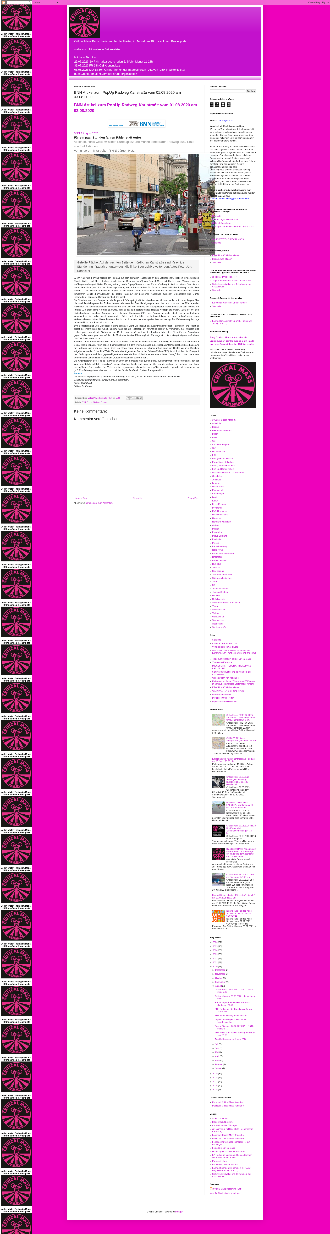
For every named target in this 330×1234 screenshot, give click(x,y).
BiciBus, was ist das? (222, 259)
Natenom (216, 518)
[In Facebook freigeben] (137, 398)
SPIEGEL (216, 567)
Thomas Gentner (220, 592)
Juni (217, 1048)
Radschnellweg (219, 546)
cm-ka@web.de (226, 120)
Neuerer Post (81, 498)
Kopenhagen (218, 493)
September (220, 982)
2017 (215, 1081)
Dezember (220, 970)
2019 (215, 1073)
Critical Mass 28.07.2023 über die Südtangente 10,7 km (240, 875)
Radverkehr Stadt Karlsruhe (225, 1164)
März (217, 1060)
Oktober (219, 978)
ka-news (216, 483)
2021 (215, 962)
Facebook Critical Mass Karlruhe (227, 1102)
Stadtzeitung (218, 571)
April (217, 1056)
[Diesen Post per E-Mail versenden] (128, 398)
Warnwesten (218, 620)
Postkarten (217, 539)
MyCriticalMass (219, 511)
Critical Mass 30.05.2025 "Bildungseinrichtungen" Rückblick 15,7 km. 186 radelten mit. (238, 781)
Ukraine (216, 595)
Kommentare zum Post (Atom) (99, 503)
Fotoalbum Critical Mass (223, 1148)
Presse (104, 402)
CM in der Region (220, 444)
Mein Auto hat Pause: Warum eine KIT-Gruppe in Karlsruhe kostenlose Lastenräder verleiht (233, 682)
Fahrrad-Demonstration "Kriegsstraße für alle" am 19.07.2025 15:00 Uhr (233, 896)
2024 (215, 950)
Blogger (179, 1212)
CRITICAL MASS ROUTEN (224, 277)
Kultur (215, 501)
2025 (215, 946)
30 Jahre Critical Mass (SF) (225, 420)
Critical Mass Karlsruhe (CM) (227, 1189)
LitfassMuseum (219, 504)
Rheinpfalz (217, 557)
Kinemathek (217, 490)
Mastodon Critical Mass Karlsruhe (228, 1106)
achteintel (216, 423)
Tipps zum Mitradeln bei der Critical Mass (231, 281)
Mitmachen (217, 508)
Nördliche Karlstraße (222, 522)
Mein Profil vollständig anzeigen (225, 1193)
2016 (215, 1085)
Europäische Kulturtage (223, 462)
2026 (215, 942)
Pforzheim (217, 532)
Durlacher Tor (218, 451)
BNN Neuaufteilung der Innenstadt (231, 1015)
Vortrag (215, 613)
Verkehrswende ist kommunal (226, 602)
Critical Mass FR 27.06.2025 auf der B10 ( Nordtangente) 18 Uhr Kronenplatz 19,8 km (240, 717)
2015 (215, 1089)
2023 (215, 954)
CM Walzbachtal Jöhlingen (224, 1125)
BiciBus (215, 427)
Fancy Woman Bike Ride (223, 465)
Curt (214, 448)
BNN (84, 402)
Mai (217, 1052)
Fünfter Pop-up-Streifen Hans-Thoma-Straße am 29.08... (232, 1003)
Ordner (215, 525)
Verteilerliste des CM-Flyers (225, 647)
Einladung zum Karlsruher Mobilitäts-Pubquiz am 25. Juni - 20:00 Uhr (233, 760)
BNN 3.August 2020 (86, 133)
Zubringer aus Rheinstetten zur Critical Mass (233, 226)
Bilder (215, 434)
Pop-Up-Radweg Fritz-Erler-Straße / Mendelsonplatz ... (231, 1020)
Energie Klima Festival (222, 458)
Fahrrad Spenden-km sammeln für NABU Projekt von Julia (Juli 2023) (231, 1169)
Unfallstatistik (218, 599)
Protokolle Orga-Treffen (223, 698)
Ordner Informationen (222, 223)
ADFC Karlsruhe (220, 1118)
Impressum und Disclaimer (224, 701)
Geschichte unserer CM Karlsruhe (228, 472)
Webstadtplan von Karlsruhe (225, 678)
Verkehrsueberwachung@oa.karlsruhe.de (229, 198)
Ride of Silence (219, 560)
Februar (219, 1064)
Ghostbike (217, 476)
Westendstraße (219, 627)
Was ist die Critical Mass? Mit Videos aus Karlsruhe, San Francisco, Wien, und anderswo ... (234, 653)
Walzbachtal (218, 617)
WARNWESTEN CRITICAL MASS (228, 239)
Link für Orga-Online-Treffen (225, 219)
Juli (217, 1044)
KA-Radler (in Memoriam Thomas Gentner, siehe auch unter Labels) (232, 1156)
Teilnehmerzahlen (220, 588)
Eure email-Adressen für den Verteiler (229, 303)
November (220, 974)
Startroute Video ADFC (222, 574)
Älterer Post (193, 498)
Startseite (137, 498)
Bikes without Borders (222, 1122)
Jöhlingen (217, 480)
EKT (214, 455)
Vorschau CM (218, 609)
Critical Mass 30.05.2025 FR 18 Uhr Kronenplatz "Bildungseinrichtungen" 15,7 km (241, 829)
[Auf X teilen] (134, 398)
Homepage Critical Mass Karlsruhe (228, 1151)
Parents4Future (219, 1161)
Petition (215, 529)
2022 (215, 958)
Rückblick (216, 564)
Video (215, 606)
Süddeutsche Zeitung (222, 578)
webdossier (217, 624)
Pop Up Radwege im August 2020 (230, 1039)
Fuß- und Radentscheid (223, 469)
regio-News (217, 550)
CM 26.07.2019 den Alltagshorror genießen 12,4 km (241, 739)
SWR (214, 581)
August (218, 986)
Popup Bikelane (93, 402)
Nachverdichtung (220, 515)
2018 (215, 1077)
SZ (213, 585)
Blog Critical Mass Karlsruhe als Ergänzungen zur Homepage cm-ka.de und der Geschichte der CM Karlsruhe (232, 341)
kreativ (215, 497)
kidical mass (218, 486)
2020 (215, 966)
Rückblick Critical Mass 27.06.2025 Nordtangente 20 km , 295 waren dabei (239, 805)
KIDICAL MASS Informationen (226, 255)
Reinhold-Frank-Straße (223, 553)
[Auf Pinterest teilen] (141, 398)
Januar (218, 1068)
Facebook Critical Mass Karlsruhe (228, 1135)
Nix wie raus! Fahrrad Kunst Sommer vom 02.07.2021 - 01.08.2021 (239, 913)
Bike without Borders (222, 430)
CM (214, 441)
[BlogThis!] (131, 398)
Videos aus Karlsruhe (222, 662)
